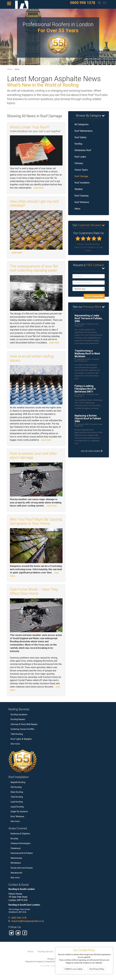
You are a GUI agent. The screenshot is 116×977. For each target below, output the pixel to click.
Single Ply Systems (19, 811)
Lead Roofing (17, 802)
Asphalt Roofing (18, 782)
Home (9, 69)
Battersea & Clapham (20, 833)
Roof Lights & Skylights (21, 739)
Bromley (14, 838)
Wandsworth (16, 873)
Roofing (78, 143)
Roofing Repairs (18, 719)
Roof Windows (82, 202)
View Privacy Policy (96, 969)
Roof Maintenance (84, 131)
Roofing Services (45, 951)
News (77, 208)
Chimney (79, 163)
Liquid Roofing (17, 807)
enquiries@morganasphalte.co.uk (27, 921)
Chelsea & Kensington (21, 843)
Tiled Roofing (17, 734)
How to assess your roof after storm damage (33, 455)
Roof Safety (80, 137)
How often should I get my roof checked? (34, 203)
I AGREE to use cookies (73, 969)
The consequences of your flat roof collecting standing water (34, 268)
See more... (16, 744)
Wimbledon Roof (83, 150)
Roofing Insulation (19, 714)
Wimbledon (16, 863)
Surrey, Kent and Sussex (22, 868)
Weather (79, 189)
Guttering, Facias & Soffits (22, 729)
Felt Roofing (16, 787)
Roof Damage (81, 176)
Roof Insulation (82, 182)
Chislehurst (16, 848)
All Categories (82, 124)
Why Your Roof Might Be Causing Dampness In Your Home (36, 521)
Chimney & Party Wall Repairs (24, 724)
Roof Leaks (80, 156)
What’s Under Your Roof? (29, 127)
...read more (38, 187)
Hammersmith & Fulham (22, 853)
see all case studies (91, 451)
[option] (58, 36)
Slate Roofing (17, 792)
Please (94, 296)
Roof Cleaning (81, 195)
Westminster (16, 858)
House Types (81, 169)
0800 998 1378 (18, 917)
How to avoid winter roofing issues (32, 358)
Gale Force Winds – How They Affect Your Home (34, 591)
